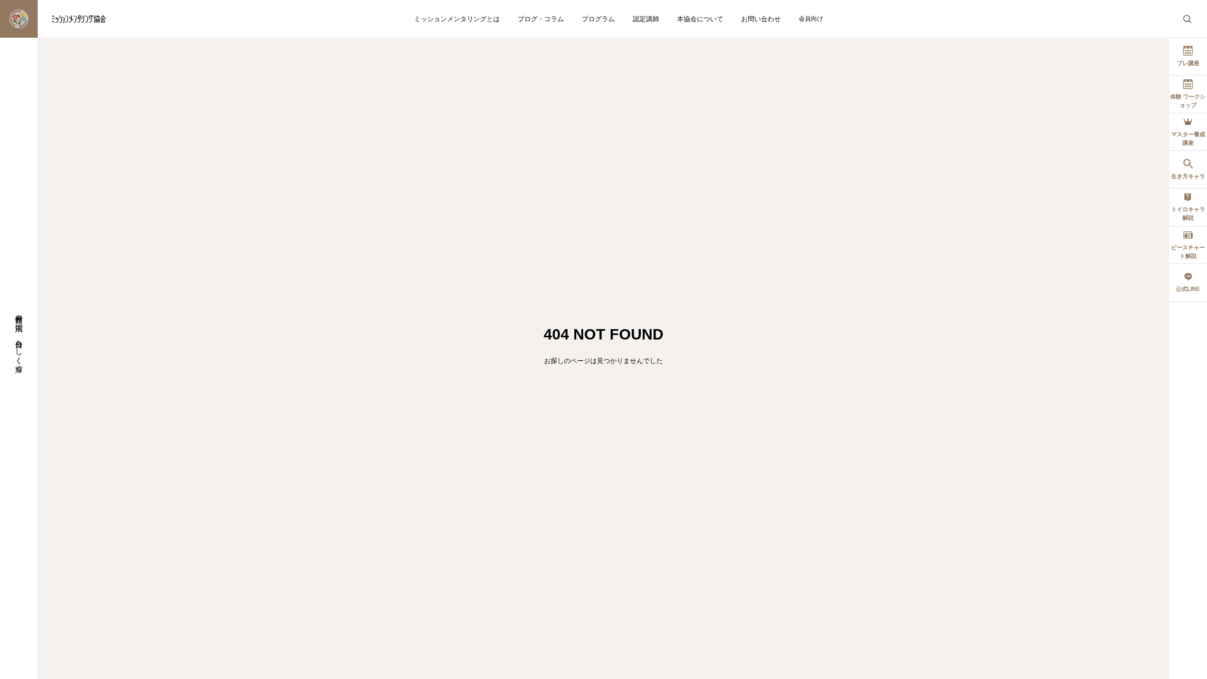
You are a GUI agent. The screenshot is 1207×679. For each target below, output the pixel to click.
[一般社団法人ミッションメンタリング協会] (60, 19)
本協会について (700, 19)
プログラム (598, 19)
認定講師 (646, 19)
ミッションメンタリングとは (457, 19)
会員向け (811, 18)
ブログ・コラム (541, 19)
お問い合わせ (761, 19)
